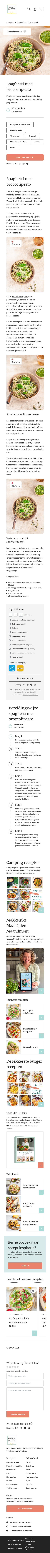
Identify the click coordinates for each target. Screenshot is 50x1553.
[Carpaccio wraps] (41, 1051)
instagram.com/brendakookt (20, 1522)
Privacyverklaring (14, 1544)
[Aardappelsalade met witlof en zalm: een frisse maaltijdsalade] (41, 1192)
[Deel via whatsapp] (20, 164)
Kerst (28, 1470)
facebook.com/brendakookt (21, 1526)
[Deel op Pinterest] (27, 164)
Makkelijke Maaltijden (14, 1466)
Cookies (28, 1544)
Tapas (28, 1481)
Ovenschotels (11, 1470)
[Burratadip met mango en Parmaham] (41, 1035)
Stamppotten (11, 1477)
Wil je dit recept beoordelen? (22, 1363)
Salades (9, 1481)
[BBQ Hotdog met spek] (41, 1210)
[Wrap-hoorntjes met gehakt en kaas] (41, 1228)
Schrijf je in (25, 1265)
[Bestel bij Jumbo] (20, 668)
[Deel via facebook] (24, 164)
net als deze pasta (20, 296)
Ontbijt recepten (12, 1488)
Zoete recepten (31, 1488)
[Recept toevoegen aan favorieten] (33, 1291)
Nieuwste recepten (13, 1462)
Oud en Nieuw (31, 1473)
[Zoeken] (28, 9)
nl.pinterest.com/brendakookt (21, 1530)
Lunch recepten (12, 1484)
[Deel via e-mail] (16, 164)
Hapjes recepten (32, 1477)
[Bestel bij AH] (12, 668)
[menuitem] (25, 1522)
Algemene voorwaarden (30, 1540)
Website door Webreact (30, 1548)
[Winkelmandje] (35, 9)
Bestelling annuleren (15, 1548)
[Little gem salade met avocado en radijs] (41, 1017)
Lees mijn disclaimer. (30, 695)
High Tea (29, 1484)
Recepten (10, 22)
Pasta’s (8, 1473)
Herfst (28, 1462)
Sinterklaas (30, 1466)
